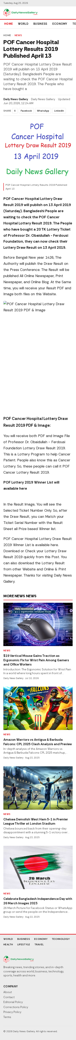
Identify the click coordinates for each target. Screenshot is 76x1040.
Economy (59, 24)
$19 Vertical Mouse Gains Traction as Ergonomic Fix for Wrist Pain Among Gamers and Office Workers (36, 660)
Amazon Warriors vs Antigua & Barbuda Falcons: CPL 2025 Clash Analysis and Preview (37, 742)
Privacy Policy (12, 1012)
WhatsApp (43, 110)
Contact (9, 997)
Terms (7, 1017)
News (18, 35)
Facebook (26, 110)
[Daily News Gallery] (20, 12)
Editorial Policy (13, 1002)
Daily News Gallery (15, 99)
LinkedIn (59, 110)
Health (8, 944)
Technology (61, 939)
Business (40, 24)
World (23, 24)
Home (8, 24)
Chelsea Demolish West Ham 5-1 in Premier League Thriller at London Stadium (35, 821)
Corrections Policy (15, 1007)
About (7, 992)
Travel (39, 944)
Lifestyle (23, 944)
